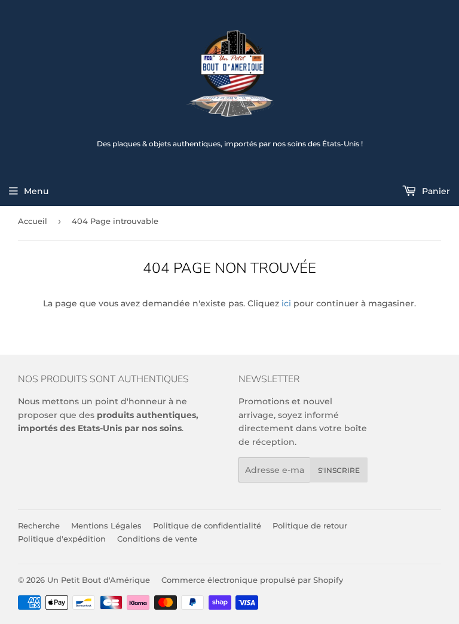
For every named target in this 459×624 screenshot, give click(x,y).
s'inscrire (339, 470)
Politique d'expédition (62, 538)
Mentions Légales (106, 525)
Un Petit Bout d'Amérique (98, 580)
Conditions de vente (157, 538)
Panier (435, 191)
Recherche (39, 525)
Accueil (32, 221)
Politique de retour (310, 525)
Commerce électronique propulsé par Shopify (252, 580)
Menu (36, 191)
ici (286, 303)
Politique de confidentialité (207, 525)
